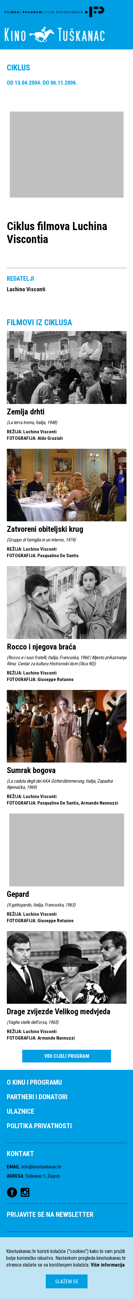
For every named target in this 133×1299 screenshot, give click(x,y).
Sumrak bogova (31, 770)
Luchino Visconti (26, 289)
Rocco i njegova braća (41, 646)
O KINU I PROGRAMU (34, 1082)
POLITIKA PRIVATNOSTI (39, 1126)
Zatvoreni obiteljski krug (45, 529)
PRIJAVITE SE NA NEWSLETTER (50, 1214)
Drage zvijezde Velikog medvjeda (58, 1011)
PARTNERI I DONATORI (37, 1097)
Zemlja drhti (26, 411)
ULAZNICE (20, 1111)
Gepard (18, 894)
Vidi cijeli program (66, 1056)
